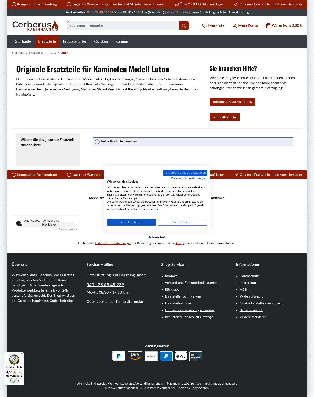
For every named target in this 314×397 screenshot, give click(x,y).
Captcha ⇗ (68, 229)
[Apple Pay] (181, 356)
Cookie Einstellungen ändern (261, 303)
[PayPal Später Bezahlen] (118, 356)
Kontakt (171, 276)
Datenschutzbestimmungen (113, 243)
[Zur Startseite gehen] (35, 26)
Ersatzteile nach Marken (183, 296)
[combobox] (123, 25)
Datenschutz (249, 276)
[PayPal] (166, 356)
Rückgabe (172, 289)
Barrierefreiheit (251, 310)
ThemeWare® (200, 388)
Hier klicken (49, 224)
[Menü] (21, 354)
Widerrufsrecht (251, 296)
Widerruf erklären (253, 317)
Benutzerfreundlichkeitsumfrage (189, 317)
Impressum (248, 282)
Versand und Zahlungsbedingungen (191, 282)
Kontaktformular (177, 12)
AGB (179, 243)
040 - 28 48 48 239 (100, 12)
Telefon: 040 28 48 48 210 (232, 102)
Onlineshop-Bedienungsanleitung (190, 310)
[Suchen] (184, 25)
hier (156, 209)
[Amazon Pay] (135, 356)
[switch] (14, 380)
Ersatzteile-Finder (178, 303)
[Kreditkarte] (195, 356)
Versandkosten (145, 383)
